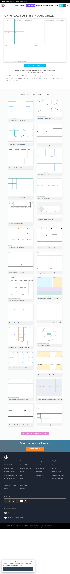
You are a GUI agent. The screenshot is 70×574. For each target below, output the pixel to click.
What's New (40, 468)
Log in (64, 5)
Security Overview (57, 478)
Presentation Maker (10, 482)
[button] (23, 5)
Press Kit (39, 471)
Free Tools (23, 485)
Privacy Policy (56, 471)
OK (18, 569)
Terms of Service (57, 465)
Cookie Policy (18, 565)
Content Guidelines (58, 475)
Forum (22, 471)
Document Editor (9, 478)
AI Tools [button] (29, 5)
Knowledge (23, 482)
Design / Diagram (25, 468)
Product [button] (17, 5)
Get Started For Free (35, 448)
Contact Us (39, 475)
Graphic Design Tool (10, 475)
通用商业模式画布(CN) (49, 70)
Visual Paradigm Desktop (22, 1)
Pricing (56, 5)
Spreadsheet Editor (10, 485)
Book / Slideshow (25, 465)
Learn (22, 475)
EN (38, 72)
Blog (21, 478)
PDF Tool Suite (8, 465)
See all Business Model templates (35, 433)
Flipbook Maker (9, 468)
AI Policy (54, 468)
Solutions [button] (44, 5)
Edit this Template (34, 65)
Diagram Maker (9, 471)
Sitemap (22, 488)
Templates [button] (50, 5)
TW (40, 72)
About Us (39, 465)
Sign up (60, 5)
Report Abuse (56, 482)
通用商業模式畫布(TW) (35, 70)
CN (42, 72)
